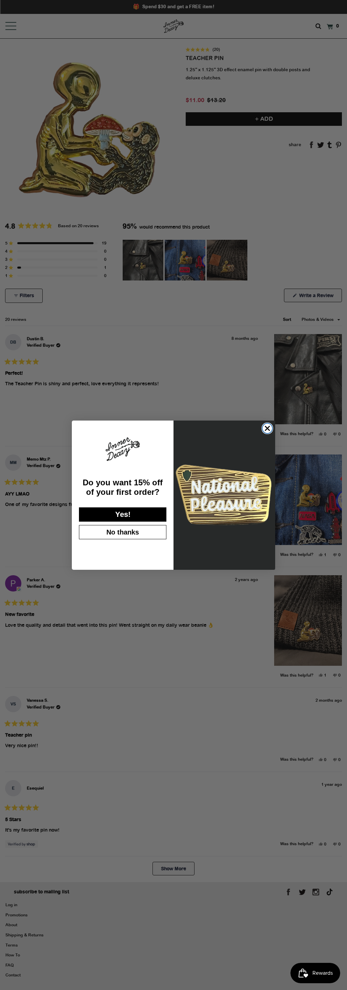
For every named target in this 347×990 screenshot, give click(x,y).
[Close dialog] (267, 428)
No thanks (122, 532)
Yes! (122, 514)
